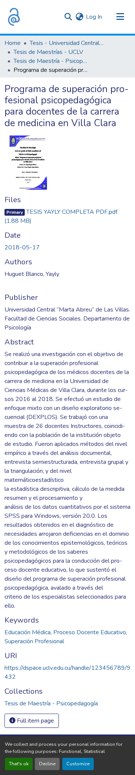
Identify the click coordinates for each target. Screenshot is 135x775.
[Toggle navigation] (120, 17)
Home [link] (12, 43)
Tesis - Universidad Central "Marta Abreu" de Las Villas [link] (67, 43)
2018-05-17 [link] (22, 247)
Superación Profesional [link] (34, 641)
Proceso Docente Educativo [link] (89, 632)
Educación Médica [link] (27, 632)
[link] (67, 216)
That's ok (18, 763)
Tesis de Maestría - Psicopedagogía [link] (51, 61)
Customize (78, 763)
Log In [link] (94, 17)
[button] (13, 16)
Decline (47, 763)
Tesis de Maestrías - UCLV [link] (48, 52)
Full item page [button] (34, 721)
